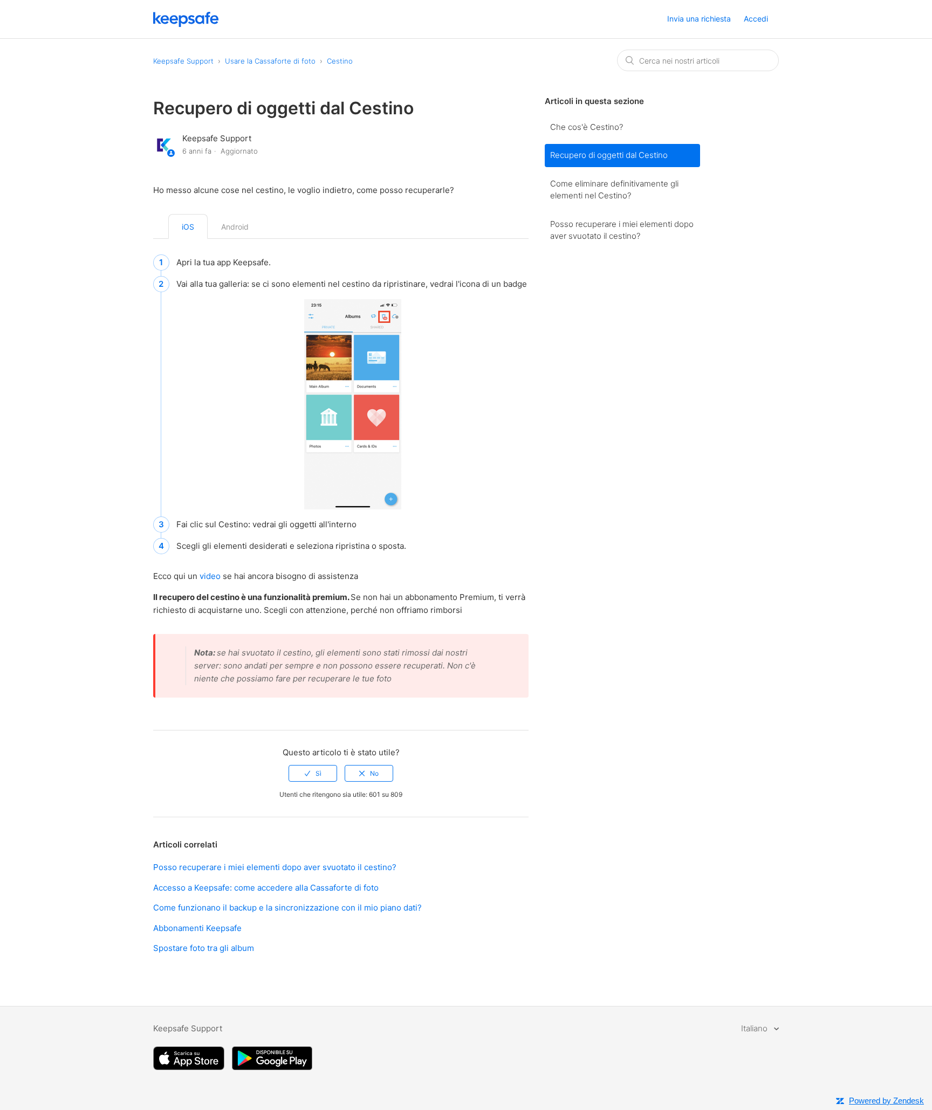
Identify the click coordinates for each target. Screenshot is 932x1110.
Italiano (755, 1028)
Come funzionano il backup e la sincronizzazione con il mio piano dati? (287, 907)
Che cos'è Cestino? (586, 127)
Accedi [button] (756, 18)
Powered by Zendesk (886, 1100)
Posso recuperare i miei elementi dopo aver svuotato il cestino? (622, 230)
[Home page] (186, 24)
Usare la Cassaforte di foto (270, 61)
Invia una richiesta (699, 18)
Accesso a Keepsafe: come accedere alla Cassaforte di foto (266, 888)
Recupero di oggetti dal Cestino (609, 155)
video (211, 576)
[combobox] (698, 60)
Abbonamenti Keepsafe (197, 928)
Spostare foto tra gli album (203, 948)
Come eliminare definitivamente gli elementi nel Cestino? (614, 189)
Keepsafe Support (183, 61)
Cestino (340, 61)
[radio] (313, 773)
